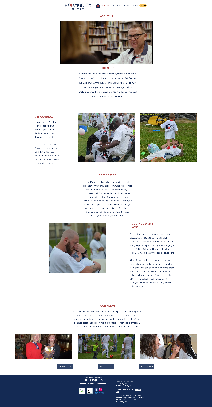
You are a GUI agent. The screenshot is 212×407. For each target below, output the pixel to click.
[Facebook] (96, 389)
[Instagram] (100, 389)
